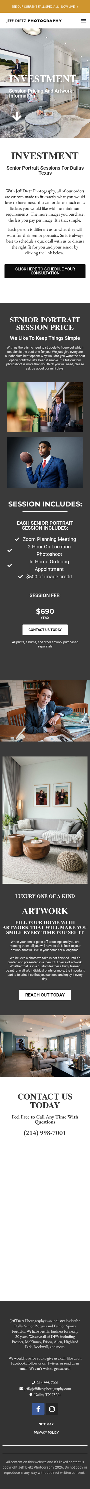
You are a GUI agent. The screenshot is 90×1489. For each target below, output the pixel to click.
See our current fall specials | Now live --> (45, 6)
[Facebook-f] (38, 1409)
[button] (83, 20)
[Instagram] (52, 1409)
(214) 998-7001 (45, 1132)
